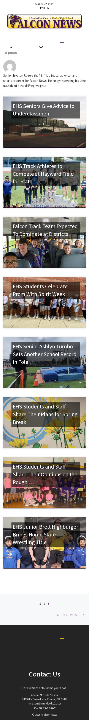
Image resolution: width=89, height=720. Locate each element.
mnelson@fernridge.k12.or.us (44, 703)
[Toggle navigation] (62, 41)
